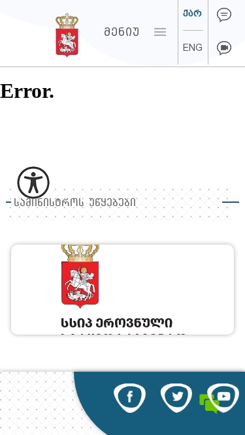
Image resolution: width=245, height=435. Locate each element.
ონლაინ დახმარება (224, 15)
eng (193, 47)
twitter (176, 398)
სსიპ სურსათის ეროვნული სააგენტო (42, 32)
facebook (130, 398)
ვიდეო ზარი (224, 48)
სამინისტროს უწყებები (75, 202)
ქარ (192, 13)
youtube (223, 398)
